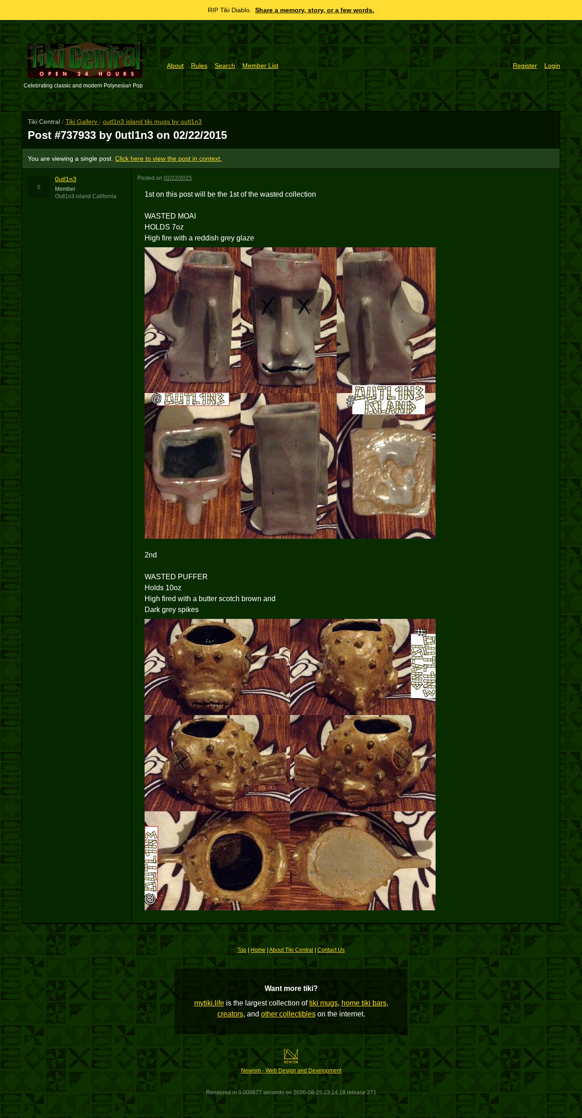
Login (552, 65)
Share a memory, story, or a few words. (314, 10)
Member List (260, 65)
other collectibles (288, 1014)
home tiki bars (363, 1003)
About (175, 65)
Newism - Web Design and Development (291, 1070)
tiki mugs (323, 1003)
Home (258, 950)
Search (225, 65)
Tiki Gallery (82, 121)
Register (525, 65)
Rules (199, 65)
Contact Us (331, 950)
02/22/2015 (178, 178)
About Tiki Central (291, 950)
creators (230, 1014)
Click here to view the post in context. (168, 158)
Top (241, 950)
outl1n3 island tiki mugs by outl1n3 (152, 121)
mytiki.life (209, 1003)
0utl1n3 (65, 179)
